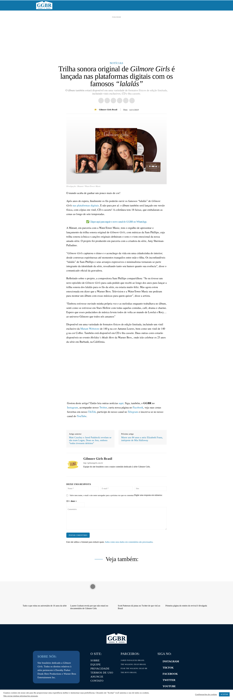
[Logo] (44, 5)
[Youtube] (117, 471)
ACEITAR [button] (224, 694)
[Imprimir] (107, 100)
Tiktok (168, 667)
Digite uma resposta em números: (148, 495)
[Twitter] (158, 680)
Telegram (133, 412)
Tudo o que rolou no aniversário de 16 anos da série (45, 606)
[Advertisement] (116, 37)
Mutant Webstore (89, 328)
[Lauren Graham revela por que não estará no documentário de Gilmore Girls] (92, 586)
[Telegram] (98, 471)
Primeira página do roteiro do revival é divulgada (186, 606)
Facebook (138, 407)
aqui (121, 403)
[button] (194, 5)
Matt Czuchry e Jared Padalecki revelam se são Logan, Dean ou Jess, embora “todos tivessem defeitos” (90, 440)
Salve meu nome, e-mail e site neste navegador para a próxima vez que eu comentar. (102, 495)
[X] (119, 100)
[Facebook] (113, 100)
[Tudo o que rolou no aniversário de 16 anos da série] (45, 586)
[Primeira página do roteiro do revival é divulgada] (187, 586)
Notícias (116, 63)
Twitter (103, 407)
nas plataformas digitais (86, 205)
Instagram (72, 407)
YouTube (81, 416)
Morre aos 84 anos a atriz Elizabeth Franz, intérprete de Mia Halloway (142, 439)
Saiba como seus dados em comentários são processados (129, 542)
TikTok (92, 412)
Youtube (169, 686)
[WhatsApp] (132, 100)
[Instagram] (89, 471)
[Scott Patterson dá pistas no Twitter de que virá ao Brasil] (140, 586)
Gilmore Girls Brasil (108, 110)
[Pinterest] (126, 100)
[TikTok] (103, 471)
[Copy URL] (101, 100)
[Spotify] (94, 471)
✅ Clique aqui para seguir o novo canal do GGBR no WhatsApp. (116, 221)
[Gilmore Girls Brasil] (96, 109)
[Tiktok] (158, 667)
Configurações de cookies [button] (206, 694)
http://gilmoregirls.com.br (93, 463)
